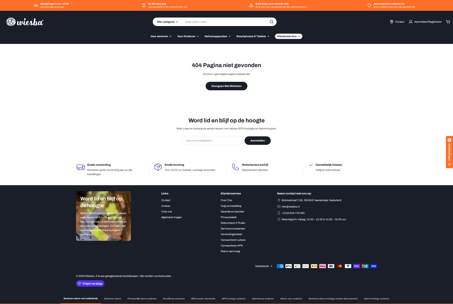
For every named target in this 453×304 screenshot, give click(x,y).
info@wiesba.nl (291, 206)
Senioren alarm (112, 298)
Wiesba (89, 276)
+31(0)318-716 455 (293, 213)
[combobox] (215, 22)
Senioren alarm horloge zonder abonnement (333, 298)
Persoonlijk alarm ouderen (142, 298)
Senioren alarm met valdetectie (81, 298)
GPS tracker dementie (203, 298)
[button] (449, 152)
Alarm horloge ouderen (376, 298)
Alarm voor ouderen (291, 298)
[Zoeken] (271, 22)
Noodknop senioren (174, 298)
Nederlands (262, 266)
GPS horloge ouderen (234, 298)
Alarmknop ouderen (263, 298)
